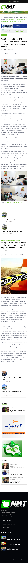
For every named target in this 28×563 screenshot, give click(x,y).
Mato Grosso (17, 407)
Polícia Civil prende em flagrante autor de (11, 219)
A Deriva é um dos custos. (16, 474)
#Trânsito (18, 240)
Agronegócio (12, 471)
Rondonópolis (23, 548)
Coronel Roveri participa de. (13, 539)
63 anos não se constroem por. (17, 467)
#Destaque (3, 240)
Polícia (21, 407)
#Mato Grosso (8, 240)
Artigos (11, 464)
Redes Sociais (12, 466)
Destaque (12, 407)
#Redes (13, 240)
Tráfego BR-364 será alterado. (14, 544)
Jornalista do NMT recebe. (13, 549)
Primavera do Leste (14, 479)
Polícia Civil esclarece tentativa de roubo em (12, 231)
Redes (24, 407)
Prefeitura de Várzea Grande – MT (13, 202)
